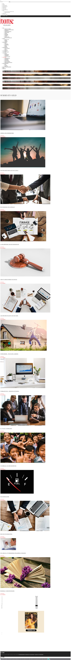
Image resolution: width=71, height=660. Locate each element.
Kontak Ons (4, 14)
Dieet (6, 49)
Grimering (7, 44)
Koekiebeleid (41, 654)
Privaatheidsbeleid (22, 654)
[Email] (3, 652)
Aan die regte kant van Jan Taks (9, 315)
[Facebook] (2, 652)
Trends (6, 41)
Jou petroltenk (4, 496)
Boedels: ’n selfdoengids (7, 591)
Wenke (6, 40)
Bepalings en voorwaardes (29, 654)
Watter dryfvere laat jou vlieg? (9, 170)
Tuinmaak (7, 55)
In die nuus (7, 60)
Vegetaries (7, 32)
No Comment (2, 136)
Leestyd (4, 13)
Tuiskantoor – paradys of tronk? (9, 391)
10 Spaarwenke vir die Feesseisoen (9, 244)
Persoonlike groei (8, 62)
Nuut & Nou (7, 36)
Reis (5, 64)
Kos (3, 3)
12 (36, 607)
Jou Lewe (4, 8)
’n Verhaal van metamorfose (8, 465)
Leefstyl (4, 52)
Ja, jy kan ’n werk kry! (6, 428)
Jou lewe (4, 57)
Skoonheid (4, 5)
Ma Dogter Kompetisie (9, 11)
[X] (1, 652)
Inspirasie (7, 59)
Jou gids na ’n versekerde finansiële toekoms (13, 553)
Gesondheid (4, 6)
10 (36, 605)
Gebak (6, 33)
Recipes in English (8, 37)
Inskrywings (7, 12)
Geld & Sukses (7, 61)
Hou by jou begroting (6, 534)
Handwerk (7, 54)
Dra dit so (7, 39)
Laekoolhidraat (8, 31)
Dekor (6, 53)
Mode (3, 4)
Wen (3, 10)
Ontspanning (5, 9)
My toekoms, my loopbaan (7, 207)
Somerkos (7, 30)
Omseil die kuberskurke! (7, 133)
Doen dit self (7, 56)
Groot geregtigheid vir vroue (8, 279)
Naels (6, 45)
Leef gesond (7, 48)
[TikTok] (0, 652)
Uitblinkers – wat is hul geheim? (9, 354)
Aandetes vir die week (9, 29)
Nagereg (6, 34)
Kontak (4, 68)
